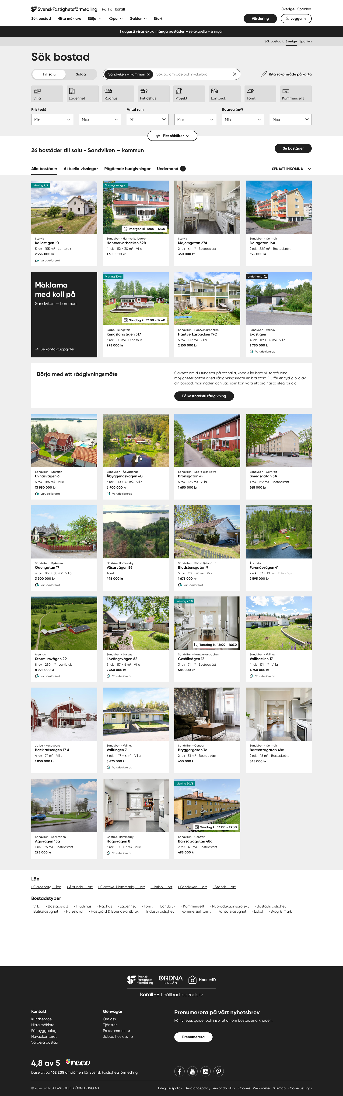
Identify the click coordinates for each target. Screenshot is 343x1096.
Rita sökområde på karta (290, 74)
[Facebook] (179, 1071)
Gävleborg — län (47, 887)
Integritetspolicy (170, 1088)
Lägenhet (128, 906)
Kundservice (41, 1019)
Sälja (92, 18)
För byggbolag (43, 1030)
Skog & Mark (281, 911)
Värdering (260, 18)
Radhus (105, 906)
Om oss (109, 1019)
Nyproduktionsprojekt (230, 906)
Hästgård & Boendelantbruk (115, 911)
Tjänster (110, 1025)
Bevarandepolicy (198, 1088)
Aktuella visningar (81, 168)
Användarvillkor (225, 1088)
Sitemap (280, 1088)
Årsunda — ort (81, 887)
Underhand (167, 168)
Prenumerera (193, 1037)
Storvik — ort (225, 887)
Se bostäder (293, 148)
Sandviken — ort (193, 887)
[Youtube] (192, 1071)
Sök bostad (41, 18)
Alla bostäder (44, 168)
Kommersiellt (193, 906)
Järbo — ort (162, 887)
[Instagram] (205, 1071)
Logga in (298, 18)
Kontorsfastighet (232, 911)
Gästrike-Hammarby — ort (122, 887)
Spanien (304, 9)
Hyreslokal (74, 911)
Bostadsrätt (58, 906)
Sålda (81, 74)
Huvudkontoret (44, 1036)
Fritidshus (83, 906)
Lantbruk (167, 906)
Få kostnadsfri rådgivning (204, 396)
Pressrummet (114, 1030)
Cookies (244, 1088)
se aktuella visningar (206, 31)
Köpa (113, 18)
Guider (136, 18)
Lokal (258, 911)
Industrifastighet (160, 911)
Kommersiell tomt (196, 911)
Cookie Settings (300, 1088)
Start (158, 18)
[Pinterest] (219, 1071)
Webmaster (262, 1088)
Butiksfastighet (45, 911)
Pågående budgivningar (127, 168)
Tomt (148, 906)
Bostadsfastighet (271, 906)
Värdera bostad (44, 1042)
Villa (36, 906)
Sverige (288, 9)
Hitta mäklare (69, 18)
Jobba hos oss (115, 1036)
